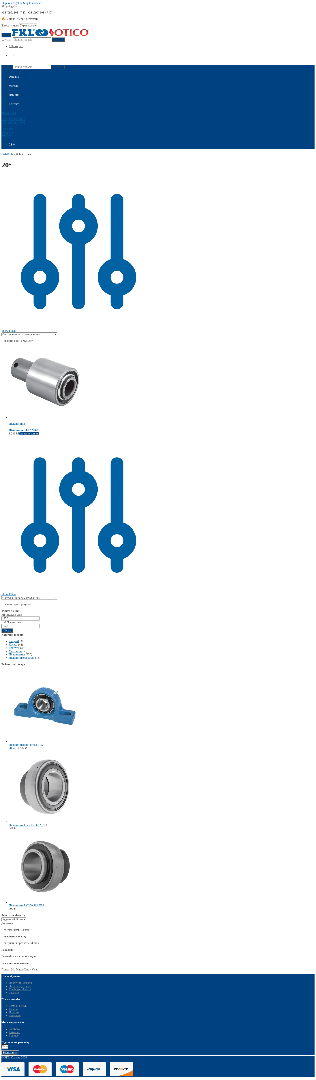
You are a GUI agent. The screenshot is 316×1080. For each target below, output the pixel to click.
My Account (8, 113)
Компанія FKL (18, 1005)
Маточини (15, 651)
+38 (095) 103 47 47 (13, 12)
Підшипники (17, 423)
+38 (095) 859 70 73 (13, 122)
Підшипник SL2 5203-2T (24, 430)
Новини (14, 1012)
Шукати (58, 39)
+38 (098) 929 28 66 (13, 119)
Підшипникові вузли (22, 657)
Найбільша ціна (11, 622)
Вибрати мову (10, 25)
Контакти (15, 1015)
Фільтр (7, 630)
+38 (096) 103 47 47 (40, 12)
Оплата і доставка (20, 986)
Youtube (6, 135)
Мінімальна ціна (11, 614)
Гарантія (14, 992)
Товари (13, 1009)
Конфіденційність (20, 989)
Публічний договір (21, 982)
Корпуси (14, 647)
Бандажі (14, 641)
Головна (6, 153)
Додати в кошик (28, 433)
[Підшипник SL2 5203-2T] (45, 417)
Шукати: (6, 39)
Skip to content (32, 3)
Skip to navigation (11, 3)
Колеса (13, 644)
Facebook (7, 128)
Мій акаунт (16, 46)
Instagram (7, 132)
